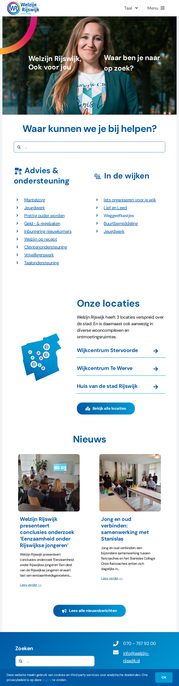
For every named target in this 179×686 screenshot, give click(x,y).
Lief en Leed (115, 208)
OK (164, 677)
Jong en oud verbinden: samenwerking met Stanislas (125, 529)
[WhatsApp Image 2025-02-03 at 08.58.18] (49, 456)
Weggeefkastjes (119, 215)
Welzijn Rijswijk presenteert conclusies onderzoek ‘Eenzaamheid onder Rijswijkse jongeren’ (47, 532)
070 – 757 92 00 (139, 643)
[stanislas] (130, 456)
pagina (47, 680)
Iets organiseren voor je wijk (130, 200)
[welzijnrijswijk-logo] (23, 4)
